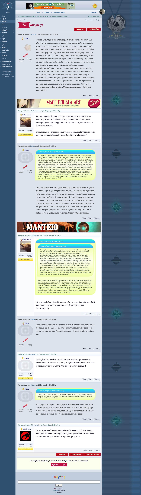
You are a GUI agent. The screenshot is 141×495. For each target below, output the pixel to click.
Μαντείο (4, 33)
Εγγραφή (4, 41)
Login (3, 39)
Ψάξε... (98, 20)
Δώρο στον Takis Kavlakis (25, 448)
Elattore (32, 146)
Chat (3, 24)
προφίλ (84, 95)
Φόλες (4, 47)
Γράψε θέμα (94, 29)
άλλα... (90, 95)
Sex (25, 20)
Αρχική (4, 19)
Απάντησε (80, 29)
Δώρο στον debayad (25, 378)
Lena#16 (33, 34)
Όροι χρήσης (7, 72)
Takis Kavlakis (35, 425)
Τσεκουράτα (5, 50)
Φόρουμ (4, 21)
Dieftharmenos (35, 111)
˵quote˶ (96, 95)
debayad (32, 354)
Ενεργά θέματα (89, 20)
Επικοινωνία (6, 64)
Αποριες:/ (36, 25)
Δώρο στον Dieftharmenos (25, 134)
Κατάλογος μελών (59, 12)
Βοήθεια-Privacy (7, 67)
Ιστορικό (4, 55)
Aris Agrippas (56, 490)
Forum (19, 20)
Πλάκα (4, 53)
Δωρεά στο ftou (6, 61)
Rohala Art (5, 30)
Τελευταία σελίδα (92, 454)
